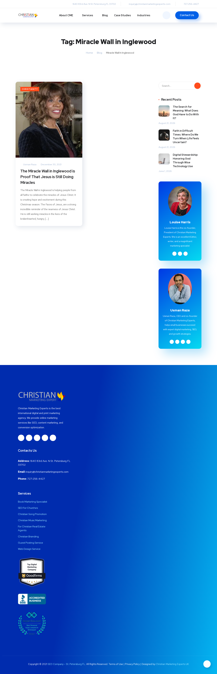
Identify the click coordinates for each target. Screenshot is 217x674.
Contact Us (187, 15)
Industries (143, 15)
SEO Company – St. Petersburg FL (66, 664)
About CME (66, 15)
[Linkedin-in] (29, 438)
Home (89, 52)
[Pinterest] (53, 438)
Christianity (30, 89)
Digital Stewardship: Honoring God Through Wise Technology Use (185, 160)
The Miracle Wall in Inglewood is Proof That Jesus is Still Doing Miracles (47, 177)
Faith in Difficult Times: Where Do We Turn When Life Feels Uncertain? (186, 136)
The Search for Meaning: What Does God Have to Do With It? (186, 112)
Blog (105, 15)
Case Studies (122, 15)
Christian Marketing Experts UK (172, 664)
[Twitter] (45, 438)
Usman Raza (29, 164)
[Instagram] (37, 438)
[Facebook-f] (21, 438)
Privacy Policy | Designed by (140, 664)
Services (87, 15)
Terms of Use (115, 664)
